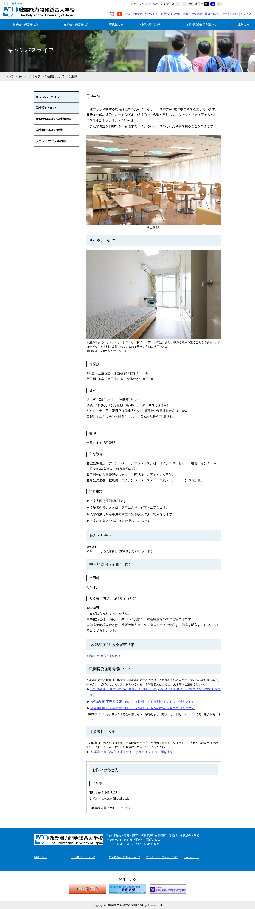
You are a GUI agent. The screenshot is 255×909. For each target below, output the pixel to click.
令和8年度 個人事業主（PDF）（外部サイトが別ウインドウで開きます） (142, 708)
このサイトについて (83, 857)
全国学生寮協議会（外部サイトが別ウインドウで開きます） (133, 752)
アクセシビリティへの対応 (162, 857)
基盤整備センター (216, 13)
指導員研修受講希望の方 (201, 24)
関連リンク (40, 857)
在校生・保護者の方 (76, 24)
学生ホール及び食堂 (49, 130)
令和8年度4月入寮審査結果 (103, 655)
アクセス (245, 13)
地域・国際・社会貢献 (188, 13)
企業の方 (243, 24)
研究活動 (166, 13)
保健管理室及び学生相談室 (54, 118)
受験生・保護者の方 (25, 24)
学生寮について (54, 76)
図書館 (233, 13)
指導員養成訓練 (150, 24)
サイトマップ (191, 857)
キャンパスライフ (29, 76)
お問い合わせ (133, 13)
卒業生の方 (116, 24)
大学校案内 (151, 13)
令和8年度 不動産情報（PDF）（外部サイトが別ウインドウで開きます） (143, 702)
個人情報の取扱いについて (124, 857)
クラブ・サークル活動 (51, 141)
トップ (10, 76)
